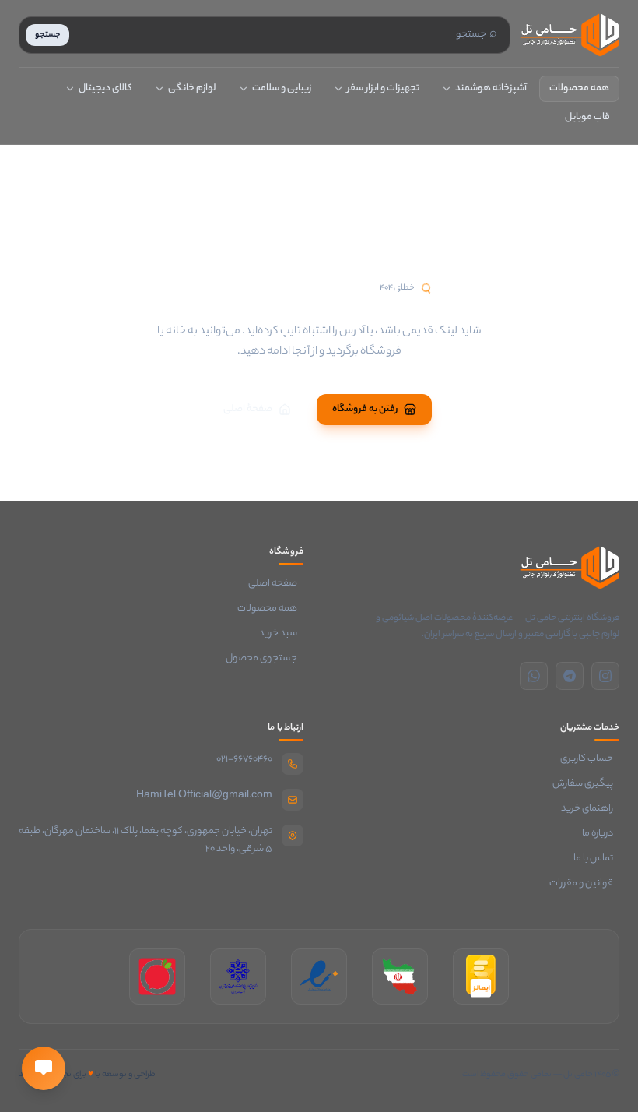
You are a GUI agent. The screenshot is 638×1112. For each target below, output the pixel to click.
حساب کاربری (589, 759)
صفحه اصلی (275, 584)
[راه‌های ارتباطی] (43, 1068)
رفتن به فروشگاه (365, 409)
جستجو (47, 35)
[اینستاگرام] (605, 676)
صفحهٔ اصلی (247, 409)
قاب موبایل (587, 117)
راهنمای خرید (590, 809)
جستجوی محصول (264, 659)
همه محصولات (579, 88)
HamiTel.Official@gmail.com (204, 795)
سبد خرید (281, 634)
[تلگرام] (570, 676)
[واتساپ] (534, 676)
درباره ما (600, 834)
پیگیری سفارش (585, 784)
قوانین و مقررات (584, 884)
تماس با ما (596, 859)
